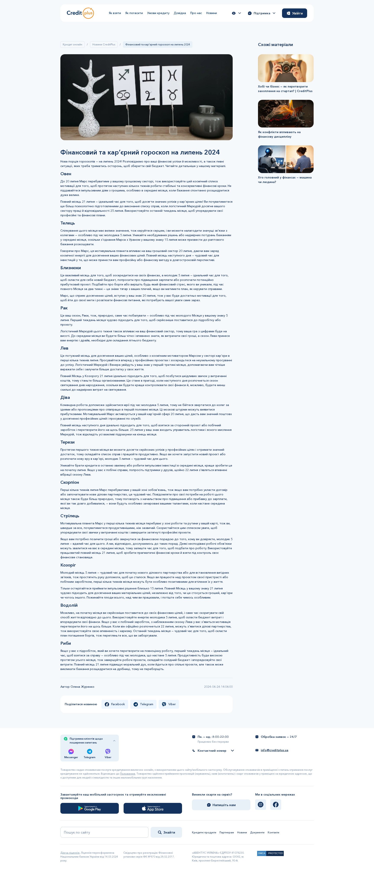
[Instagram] (260, 804)
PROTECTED (275, 853)
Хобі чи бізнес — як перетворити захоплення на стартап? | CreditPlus (285, 88)
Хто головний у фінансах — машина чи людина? (285, 179)
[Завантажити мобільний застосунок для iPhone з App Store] (153, 808)
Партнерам (226, 832)
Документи (257, 832)
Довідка (180, 13)
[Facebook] (275, 804)
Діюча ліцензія (69, 852)
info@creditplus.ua (274, 750)
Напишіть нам (224, 805)
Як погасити (134, 13)
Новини (211, 13)
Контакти (273, 832)
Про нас (196, 13)
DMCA (261, 853)
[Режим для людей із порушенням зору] (236, 13)
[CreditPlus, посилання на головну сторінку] (80, 13)
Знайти (169, 832)
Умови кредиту (158, 13)
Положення (127, 773)
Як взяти (115, 13)
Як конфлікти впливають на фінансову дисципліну (279, 134)
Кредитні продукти (204, 832)
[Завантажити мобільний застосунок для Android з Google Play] (89, 808)
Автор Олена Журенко (77, 687)
